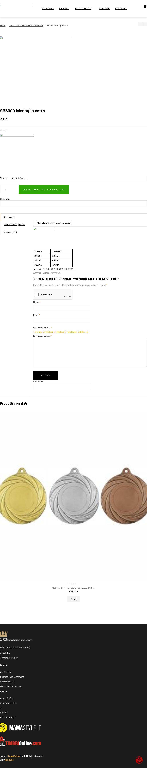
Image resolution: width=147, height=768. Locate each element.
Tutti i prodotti (83, 8)
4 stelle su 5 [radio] (71, 332)
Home (2, 25)
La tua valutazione (42, 327)
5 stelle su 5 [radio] (83, 332)
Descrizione (9, 217)
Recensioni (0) (10, 232)
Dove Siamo (48, 8)
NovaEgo (9, 760)
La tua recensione (42, 336)
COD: (2, 131)
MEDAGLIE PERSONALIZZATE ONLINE (26, 25)
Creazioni (104, 8)
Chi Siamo (64, 8)
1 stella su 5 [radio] (38, 332)
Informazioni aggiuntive (14, 224)
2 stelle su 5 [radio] (49, 332)
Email (36, 315)
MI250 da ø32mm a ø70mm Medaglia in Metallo (73, 588)
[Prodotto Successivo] (145, 24)
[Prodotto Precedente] (140, 24)
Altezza (3, 178)
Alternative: (5, 199)
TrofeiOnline (14, 756)
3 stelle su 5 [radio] (60, 332)
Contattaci (121, 8)
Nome (36, 302)
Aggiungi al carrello (44, 189)
